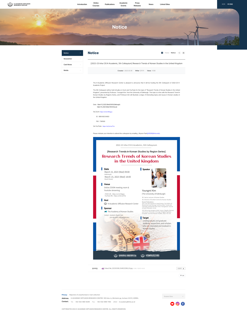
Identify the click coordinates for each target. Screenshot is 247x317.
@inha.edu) (156, 133)
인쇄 (183, 53)
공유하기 (179, 53)
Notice (66, 53)
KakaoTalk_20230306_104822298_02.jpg (118, 268)
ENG (231, 4)
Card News (68, 65)
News (167, 53)
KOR (223, 4)
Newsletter (68, 59)
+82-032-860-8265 (82, 302)
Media (66, 70)
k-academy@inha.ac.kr (127, 302)
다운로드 (180, 268)
